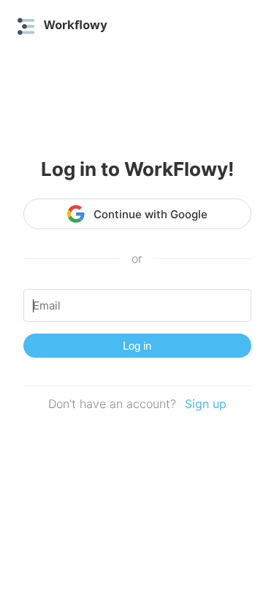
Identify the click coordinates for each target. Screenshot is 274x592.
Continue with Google (151, 214)
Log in (137, 345)
